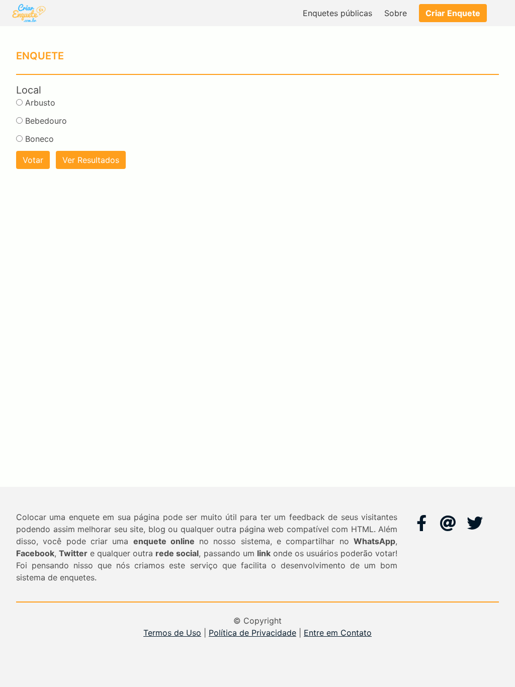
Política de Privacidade (252, 633)
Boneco (39, 139)
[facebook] (421, 523)
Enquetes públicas (337, 13)
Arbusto (40, 103)
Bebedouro (46, 121)
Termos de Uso (172, 633)
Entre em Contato (338, 633)
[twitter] (475, 523)
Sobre (395, 13)
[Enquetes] (28, 13)
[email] (448, 523)
